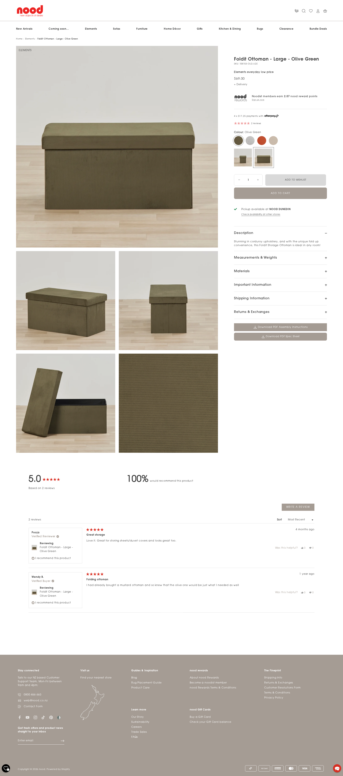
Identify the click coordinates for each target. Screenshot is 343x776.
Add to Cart (280, 193)
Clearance (286, 29)
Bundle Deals (318, 29)
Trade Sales (139, 732)
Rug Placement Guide (146, 683)
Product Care (140, 688)
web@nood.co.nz (36, 700)
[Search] (303, 11)
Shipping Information (252, 298)
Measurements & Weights (255, 258)
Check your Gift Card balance (210, 722)
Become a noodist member (208, 683)
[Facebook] (19, 717)
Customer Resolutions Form (282, 688)
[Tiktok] (43, 717)
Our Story (137, 717)
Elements (91, 29)
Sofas (116, 29)
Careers (136, 727)
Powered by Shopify (58, 769)
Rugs (260, 29)
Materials (242, 271)
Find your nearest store (96, 678)
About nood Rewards (204, 678)
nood (42, 769)
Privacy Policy (273, 698)
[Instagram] (35, 717)
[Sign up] (62, 741)
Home (19, 39)
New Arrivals (24, 29)
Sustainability (140, 722)
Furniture (142, 29)
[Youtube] (27, 717)
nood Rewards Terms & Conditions (213, 688)
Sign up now (258, 100)
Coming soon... (59, 29)
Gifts (200, 29)
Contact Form (33, 706)
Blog (134, 678)
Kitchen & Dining (230, 29)
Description (243, 233)
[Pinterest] (51, 717)
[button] (337, 768)
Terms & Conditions (277, 693)
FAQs (134, 737)
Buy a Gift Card (200, 717)
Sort (280, 519)
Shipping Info (273, 678)
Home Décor (172, 29)
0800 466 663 (32, 694)
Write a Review (300, 508)
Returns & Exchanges (252, 312)
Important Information (252, 285)
